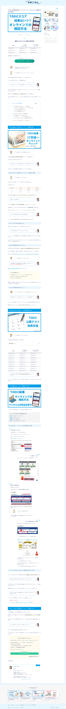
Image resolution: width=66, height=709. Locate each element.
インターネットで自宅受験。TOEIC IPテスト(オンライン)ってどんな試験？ (22, 602)
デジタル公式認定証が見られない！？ (20, 111)
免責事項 (22, 707)
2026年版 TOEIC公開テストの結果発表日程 (21, 113)
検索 (57, 8)
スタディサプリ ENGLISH (29, 640)
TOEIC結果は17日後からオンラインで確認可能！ (22, 106)
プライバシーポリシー (16, 707)
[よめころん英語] (33, 2)
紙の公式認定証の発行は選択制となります (15, 268)
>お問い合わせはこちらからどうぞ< (27, 679)
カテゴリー (46, 33)
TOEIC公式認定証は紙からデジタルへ (20, 110)
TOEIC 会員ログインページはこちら (17, 438)
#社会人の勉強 (10, 660)
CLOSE (36, 103)
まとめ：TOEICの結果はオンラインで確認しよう (22, 120)
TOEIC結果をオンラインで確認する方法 (20, 115)
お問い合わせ (9, 707)
